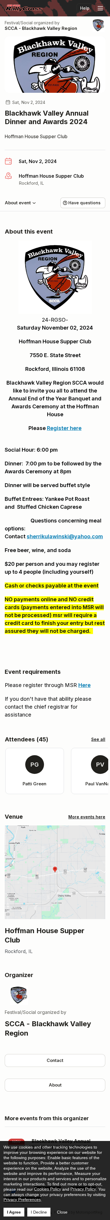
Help (84, 8)
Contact (55, 1060)
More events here (86, 816)
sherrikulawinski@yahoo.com (65, 536)
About (55, 1085)
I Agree (14, 1212)
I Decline (39, 1212)
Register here (64, 428)
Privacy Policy (83, 1189)
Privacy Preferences (22, 1199)
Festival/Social (19, 22)
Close (62, 1212)
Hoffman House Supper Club (36, 136)
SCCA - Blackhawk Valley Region (41, 28)
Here (84, 685)
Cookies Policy (47, 1189)
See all (98, 739)
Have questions (84, 202)
